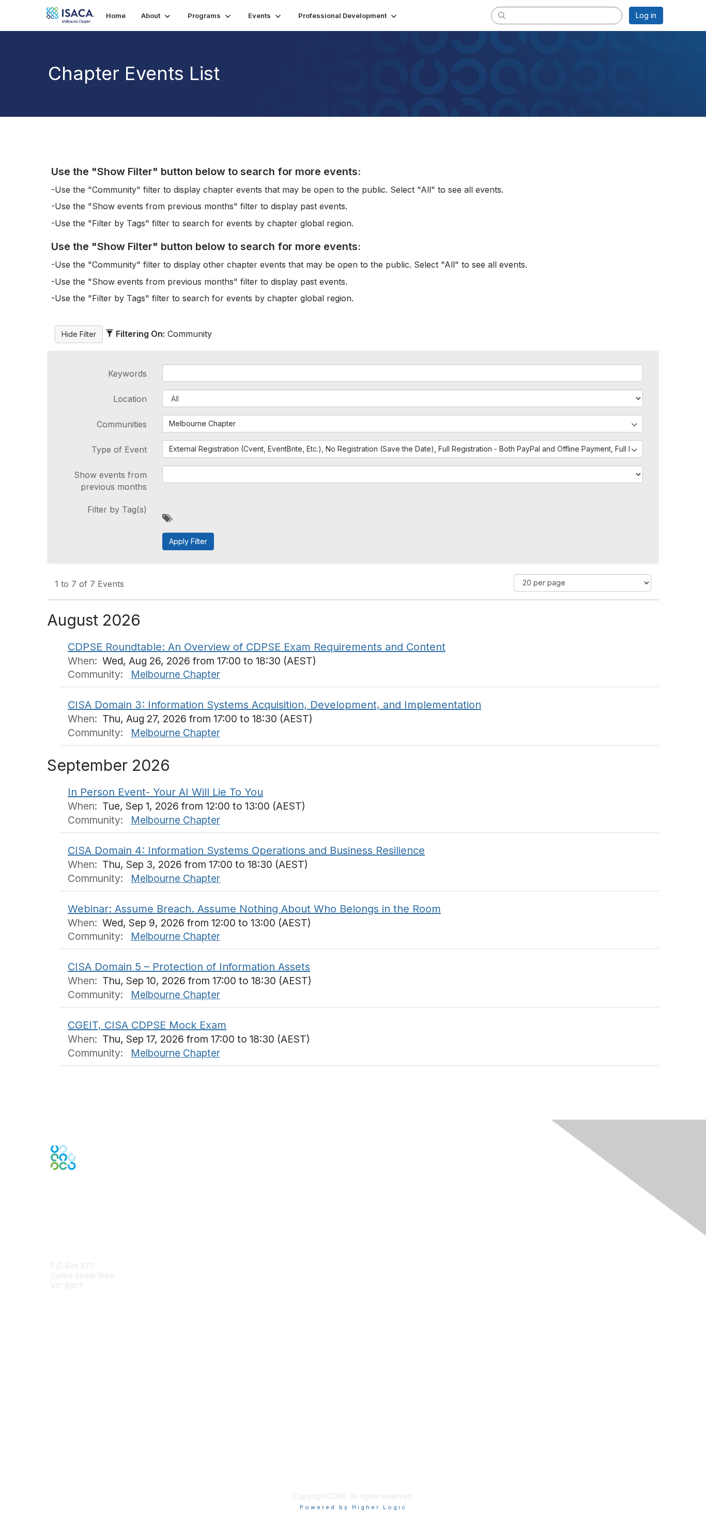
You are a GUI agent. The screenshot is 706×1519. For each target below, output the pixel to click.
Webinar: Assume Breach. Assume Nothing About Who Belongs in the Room (254, 909)
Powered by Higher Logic (353, 1507)
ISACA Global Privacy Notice (99, 1465)
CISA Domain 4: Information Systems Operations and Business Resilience (246, 850)
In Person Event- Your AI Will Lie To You (165, 792)
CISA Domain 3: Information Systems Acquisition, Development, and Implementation (274, 705)
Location (130, 399)
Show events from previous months (110, 480)
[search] (502, 15)
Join (58, 1345)
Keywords (127, 373)
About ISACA (72, 1424)
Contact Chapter (78, 1300)
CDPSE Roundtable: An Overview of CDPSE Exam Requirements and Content (257, 647)
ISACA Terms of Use (85, 1455)
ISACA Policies (75, 1445)
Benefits (65, 1355)
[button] (156, 15)
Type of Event (119, 449)
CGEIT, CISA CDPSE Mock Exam (147, 1025)
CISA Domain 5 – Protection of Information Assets (189, 966)
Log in (646, 15)
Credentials (70, 1365)
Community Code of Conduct (100, 1435)
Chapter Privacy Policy (89, 1480)
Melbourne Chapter (175, 674)
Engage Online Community (96, 1221)
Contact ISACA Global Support (103, 1380)
